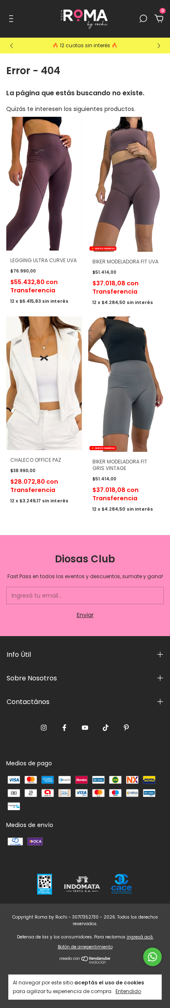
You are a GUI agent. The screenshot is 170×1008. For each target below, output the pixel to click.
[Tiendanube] (85, 961)
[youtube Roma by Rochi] (85, 728)
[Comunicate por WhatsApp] (152, 957)
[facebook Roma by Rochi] (64, 728)
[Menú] (12, 19)
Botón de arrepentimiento (85, 947)
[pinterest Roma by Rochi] (126, 728)
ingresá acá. (140, 937)
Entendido (128, 991)
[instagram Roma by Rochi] (43, 728)
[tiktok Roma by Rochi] (105, 728)
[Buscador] (143, 19)
